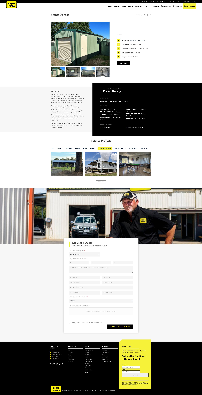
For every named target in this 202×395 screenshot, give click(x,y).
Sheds (110, 6)
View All (87, 372)
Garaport (144, 148)
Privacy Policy (98, 390)
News (157, 1)
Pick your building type (77, 250)
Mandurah (88, 365)
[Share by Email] (144, 15)
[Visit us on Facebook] (50, 364)
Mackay (87, 363)
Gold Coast (88, 355)
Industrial (133, 148)
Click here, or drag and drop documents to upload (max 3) (101, 311)
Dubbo (87, 352)
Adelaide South (89, 350)
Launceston (88, 361)
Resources (163, 1)
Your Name (125, 365)
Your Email (125, 369)
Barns (124, 6)
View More (101, 181)
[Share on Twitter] (150, 15)
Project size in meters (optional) (79, 259)
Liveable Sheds (119, 148)
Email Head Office (57, 354)
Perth (86, 368)
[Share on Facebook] (147, 15)
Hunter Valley (88, 359)
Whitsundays (88, 370)
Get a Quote (190, 6)
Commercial (155, 6)
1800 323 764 (167, 6)
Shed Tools (105, 359)
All (53, 148)
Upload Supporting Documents (79, 305)
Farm (85, 148)
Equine (130, 6)
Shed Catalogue (171, 1)
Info (178, 1)
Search (193, 1)
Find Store (178, 6)
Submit (135, 375)
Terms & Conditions (109, 390)
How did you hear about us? (78, 297)
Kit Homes (138, 6)
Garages (117, 6)
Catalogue (105, 357)
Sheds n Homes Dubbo (137, 40)
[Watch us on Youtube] (54, 364)
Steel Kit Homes (105, 148)
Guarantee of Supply (107, 361)
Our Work (144, 1)
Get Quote (123, 63)
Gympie (87, 357)
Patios (146, 6)
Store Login (185, 1)
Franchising (151, 1)
